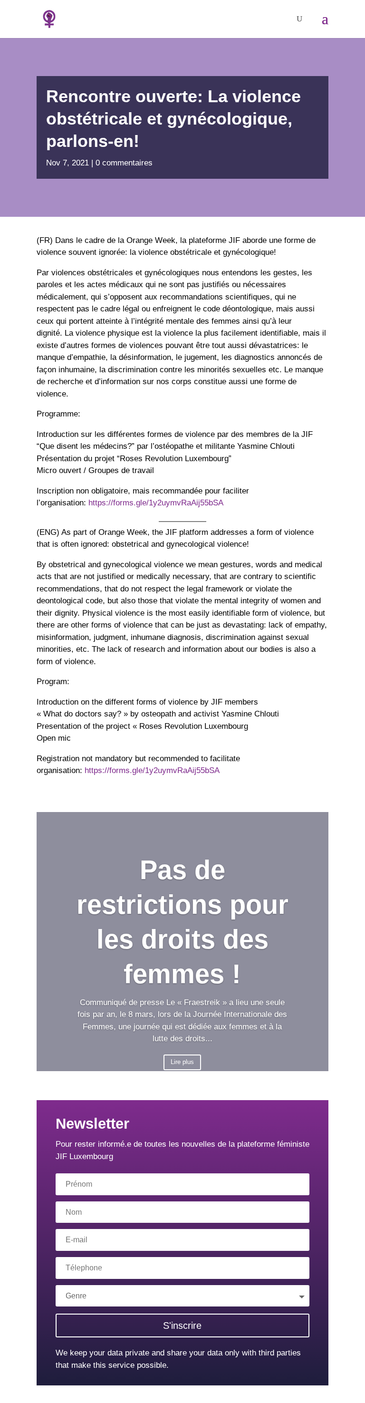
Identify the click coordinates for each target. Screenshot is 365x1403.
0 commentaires (124, 162)
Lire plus (182, 1061)
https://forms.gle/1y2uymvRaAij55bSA (155, 502)
